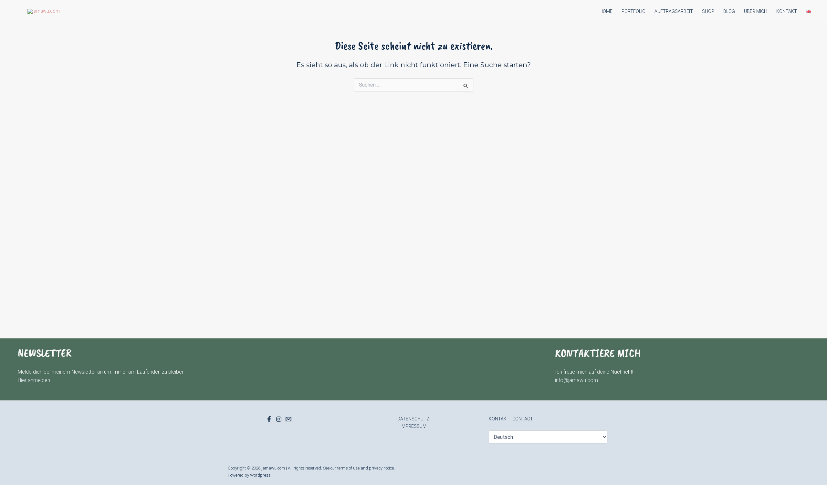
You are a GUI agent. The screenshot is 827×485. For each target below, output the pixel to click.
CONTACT (522, 418)
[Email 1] (288, 419)
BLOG (729, 11)
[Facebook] (269, 419)
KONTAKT (786, 11)
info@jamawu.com (576, 380)
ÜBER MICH (755, 11)
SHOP (708, 11)
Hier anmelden (34, 380)
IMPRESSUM (413, 426)
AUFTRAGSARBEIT (673, 11)
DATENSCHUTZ (413, 418)
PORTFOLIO (633, 11)
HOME (606, 11)
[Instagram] (279, 419)
